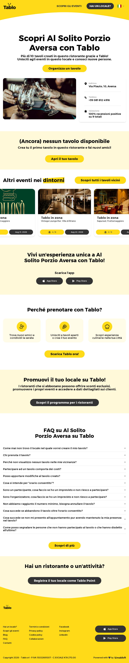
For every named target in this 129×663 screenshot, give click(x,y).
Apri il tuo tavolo (64, 159)
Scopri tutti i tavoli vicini (100, 180)
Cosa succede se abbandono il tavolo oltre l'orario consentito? (43, 510)
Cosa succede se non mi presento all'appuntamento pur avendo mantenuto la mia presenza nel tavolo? (62, 519)
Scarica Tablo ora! (65, 354)
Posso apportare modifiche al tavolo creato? (31, 476)
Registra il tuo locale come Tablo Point (64, 580)
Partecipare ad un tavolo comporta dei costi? (32, 469)
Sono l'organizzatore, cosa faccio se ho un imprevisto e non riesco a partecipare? (55, 496)
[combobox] (121, 6)
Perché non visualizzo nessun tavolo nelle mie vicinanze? (39, 462)
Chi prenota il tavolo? (16, 455)
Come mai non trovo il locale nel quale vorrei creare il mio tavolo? (45, 448)
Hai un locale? (100, 6)
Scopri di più (65, 545)
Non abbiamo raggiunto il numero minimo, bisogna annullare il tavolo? (49, 503)
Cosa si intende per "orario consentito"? (28, 483)
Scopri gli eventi (69, 6)
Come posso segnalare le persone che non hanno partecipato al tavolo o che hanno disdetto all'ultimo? (62, 529)
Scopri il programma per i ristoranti (64, 402)
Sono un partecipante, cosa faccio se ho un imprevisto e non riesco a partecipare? (55, 489)
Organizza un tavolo (65, 68)
